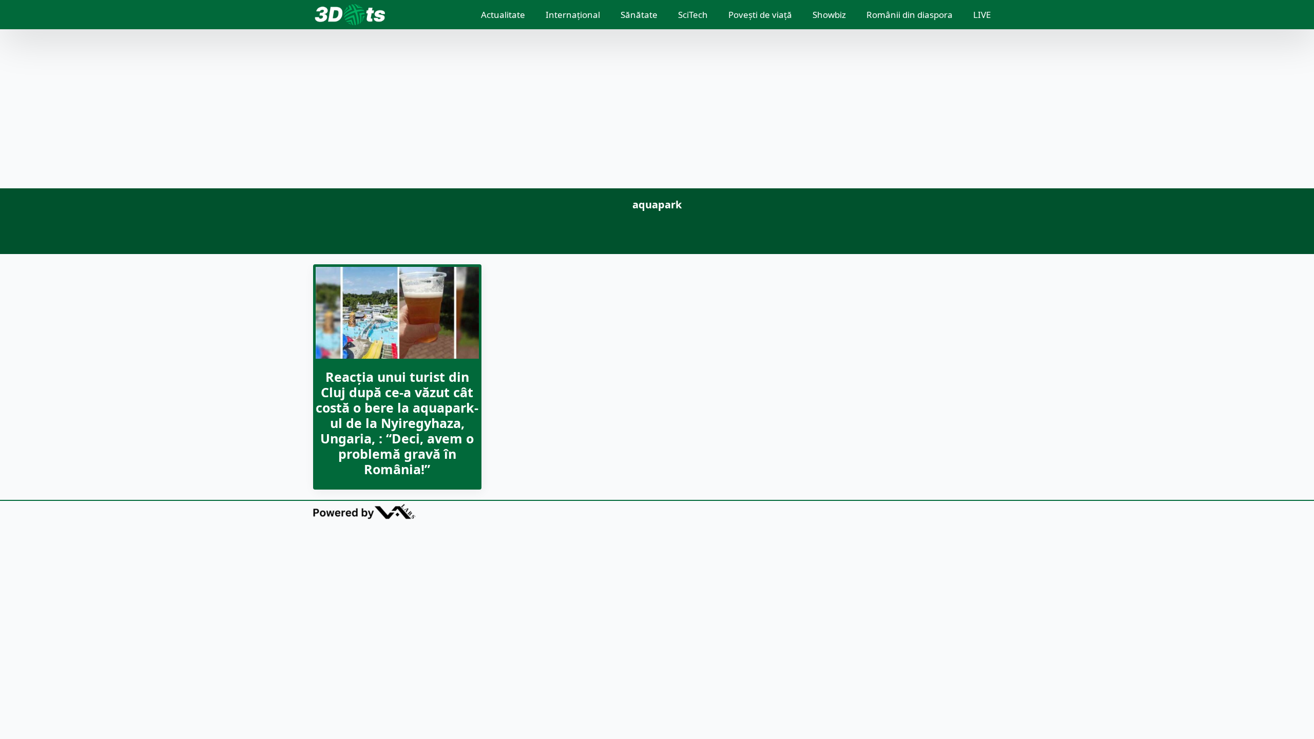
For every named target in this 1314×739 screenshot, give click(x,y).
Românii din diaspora (909, 15)
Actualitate (503, 15)
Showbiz (829, 15)
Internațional (573, 15)
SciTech (693, 15)
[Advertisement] (657, 111)
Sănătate (639, 15)
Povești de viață (760, 15)
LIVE (982, 15)
